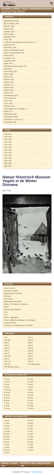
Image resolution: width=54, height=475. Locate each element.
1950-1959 (8, 150)
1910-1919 (8, 139)
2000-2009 (8, 163)
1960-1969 (8, 153)
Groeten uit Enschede (11, 50)
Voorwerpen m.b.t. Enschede (14, 108)
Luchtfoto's (8, 60)
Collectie (16, 8)
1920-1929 (8, 142)
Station (6, 87)
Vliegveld (7, 106)
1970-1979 (8, 155)
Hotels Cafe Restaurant (12, 52)
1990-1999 (8, 161)
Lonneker (7, 58)
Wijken (6, 111)
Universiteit (8, 98)
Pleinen (6, 76)
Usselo (6, 100)
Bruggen (7, 29)
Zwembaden (8, 122)
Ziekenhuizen (8, 116)
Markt (6, 63)
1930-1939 (8, 145)
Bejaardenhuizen (10, 21)
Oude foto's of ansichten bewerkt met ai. (19, 42)
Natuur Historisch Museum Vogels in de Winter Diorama (26, 181)
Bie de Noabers (9, 23)
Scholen (7, 79)
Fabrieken (7, 37)
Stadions (7, 84)
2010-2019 (8, 166)
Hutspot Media (36, 472)
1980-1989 (8, 158)
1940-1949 (8, 147)
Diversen (7, 34)
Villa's (6, 103)
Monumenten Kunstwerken (13, 66)
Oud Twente (8, 71)
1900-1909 (8, 137)
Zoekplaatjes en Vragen (12, 119)
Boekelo (7, 26)
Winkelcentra (8, 114)
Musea (25, 8)
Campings (7, 31)
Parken (6, 74)
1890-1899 (8, 134)
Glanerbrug (8, 47)
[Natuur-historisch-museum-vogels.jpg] (27, 233)
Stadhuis (7, 82)
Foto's (6, 39)
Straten (6, 90)
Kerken (6, 55)
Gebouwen (7, 45)
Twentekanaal (9, 95)
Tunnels (6, 92)
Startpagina (6, 8)
